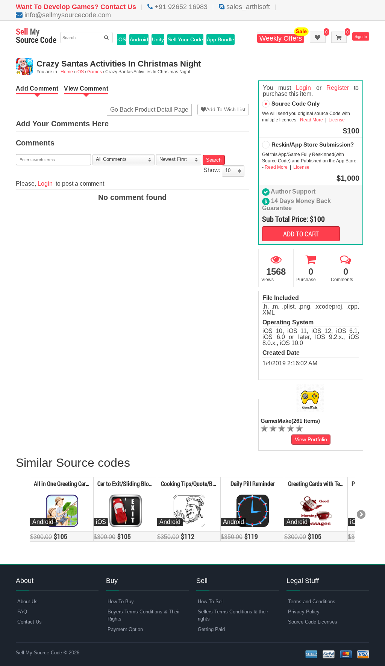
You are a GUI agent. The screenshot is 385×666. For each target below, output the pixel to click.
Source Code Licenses (312, 622)
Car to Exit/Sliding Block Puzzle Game (141, 483)
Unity (158, 39)
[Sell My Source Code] (36, 36)
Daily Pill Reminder (252, 483)
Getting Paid (211, 629)
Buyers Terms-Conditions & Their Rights (144, 615)
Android (139, 39)
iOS (121, 39)
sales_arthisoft (247, 7)
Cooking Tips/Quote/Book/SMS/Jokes (205, 483)
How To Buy (121, 601)
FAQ (22, 612)
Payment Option (125, 629)
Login (45, 183)
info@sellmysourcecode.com (67, 15)
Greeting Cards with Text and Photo (329, 483)
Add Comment (37, 88)
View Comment (86, 88)
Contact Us (29, 622)
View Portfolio (311, 439)
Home (67, 71)
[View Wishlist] (317, 37)
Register (337, 88)
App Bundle (220, 39)
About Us (27, 601)
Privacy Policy (304, 612)
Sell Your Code (185, 39)
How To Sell (211, 601)
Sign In (361, 36)
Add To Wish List (226, 109)
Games (94, 71)
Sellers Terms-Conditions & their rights (233, 615)
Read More (312, 120)
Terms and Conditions (311, 601)
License (336, 120)
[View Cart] (339, 37)
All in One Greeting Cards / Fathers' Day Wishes (88, 483)
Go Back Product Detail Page (149, 109)
